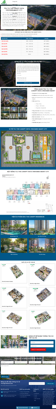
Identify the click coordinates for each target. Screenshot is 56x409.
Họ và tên (19, 73)
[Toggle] (53, 7)
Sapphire (14, 16)
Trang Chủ (14, 1)
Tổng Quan (14, 4)
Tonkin (13, 10)
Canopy (14, 7)
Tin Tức (14, 19)
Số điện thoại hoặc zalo (21, 77)
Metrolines (14, 13)
